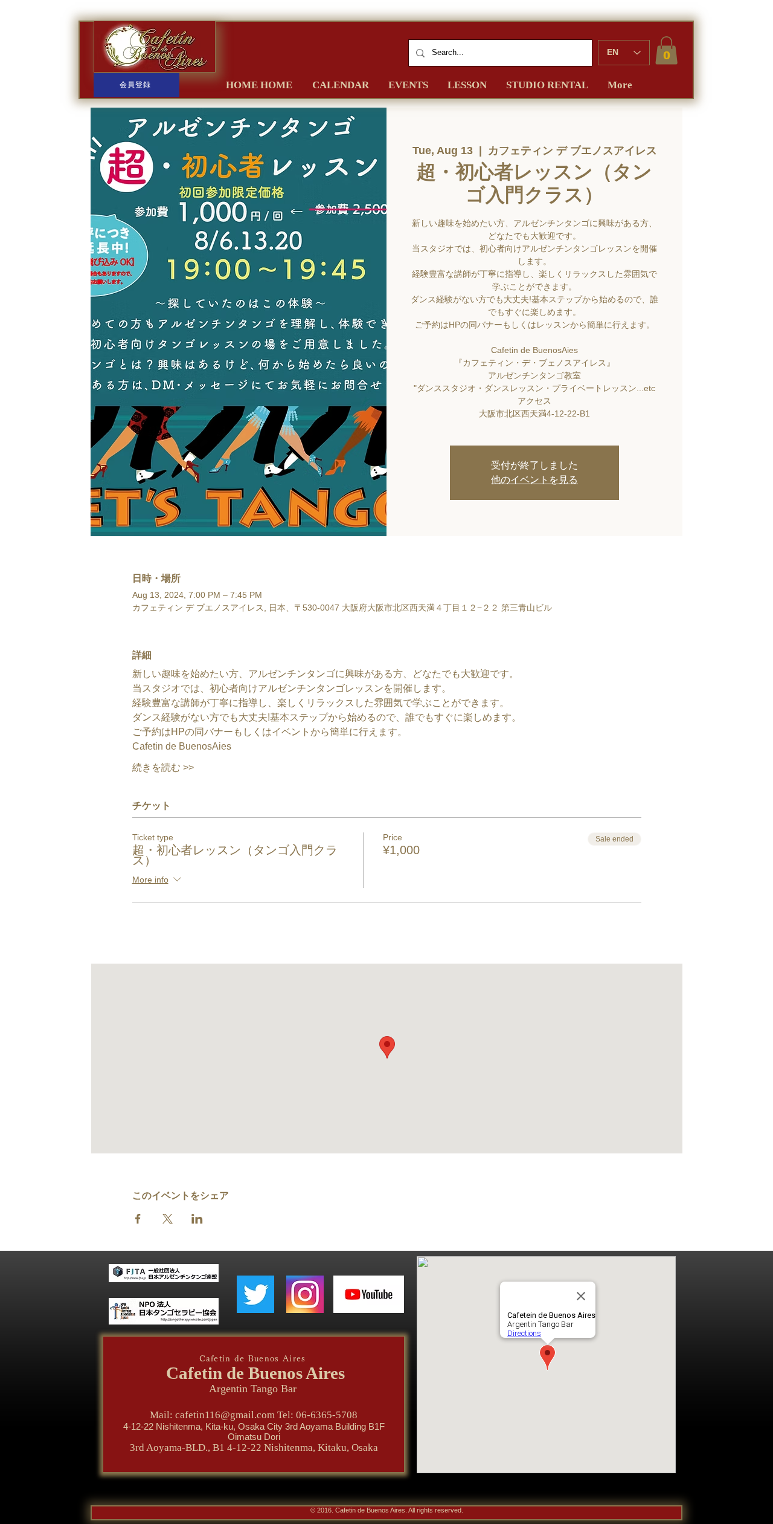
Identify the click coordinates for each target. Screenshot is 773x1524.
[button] (666, 50)
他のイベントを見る (534, 480)
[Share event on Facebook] (138, 1219)
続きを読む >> (163, 767)
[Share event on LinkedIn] (197, 1219)
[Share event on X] (167, 1219)
